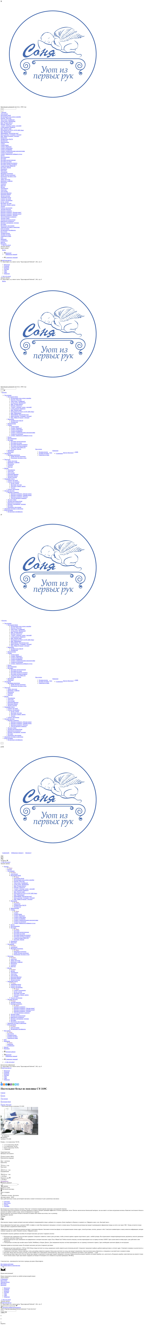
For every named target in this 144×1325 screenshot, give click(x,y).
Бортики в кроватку (19, 1006)
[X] (9, 1084)
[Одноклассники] (4, 1084)
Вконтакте (7, 264)
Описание (7, 1201)
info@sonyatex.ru (6, 260)
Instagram (6, 267)
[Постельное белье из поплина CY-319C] (19, 1134)
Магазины (3, 1283)
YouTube (6, 269)
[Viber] (11, 1084)
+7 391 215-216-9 (6, 245)
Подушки (16, 930)
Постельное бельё (19, 878)
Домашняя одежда (16, 984)
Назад (10, 868)
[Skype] (16, 1084)
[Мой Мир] (6, 1084)
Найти (2, 1312)
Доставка (6, 1206)
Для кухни (14, 959)
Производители (5, 1282)
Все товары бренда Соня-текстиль (10, 1265)
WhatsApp (7, 273)
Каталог (9, 869)
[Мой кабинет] (1, 745)
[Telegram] (18, 1084)
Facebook (6, 266)
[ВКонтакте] (2, 1084)
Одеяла (16, 912)
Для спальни (14, 874)
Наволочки (17, 904)
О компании (4, 1279)
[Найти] (2, 110)
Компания (10, 1044)
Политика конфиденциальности (11, 1307)
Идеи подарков (15, 1027)
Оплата (6, 1204)
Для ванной (14, 947)
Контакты (3, 1285)
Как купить (10, 1033)
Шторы (13, 971)
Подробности (4, 1181)
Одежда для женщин (20, 990)
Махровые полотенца (20, 951)
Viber (5, 270)
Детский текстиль (16, 1002)
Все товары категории (7, 1264)
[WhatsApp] (13, 1084)
